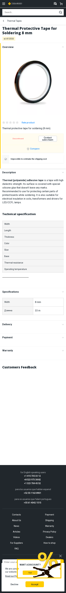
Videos (16, 537)
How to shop (50, 543)
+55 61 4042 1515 (32, 503)
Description (9, 172)
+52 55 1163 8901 (32, 493)
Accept (34, 584)
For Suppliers (16, 543)
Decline (14, 584)
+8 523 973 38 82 (32, 480)
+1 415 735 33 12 (32, 476)
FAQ (17, 548)
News (16, 526)
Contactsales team (47, 138)
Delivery (7, 324)
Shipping (49, 520)
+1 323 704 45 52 (32, 483)
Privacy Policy (49, 531)
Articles (16, 531)
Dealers (49, 537)
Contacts (16, 514)
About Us (16, 520)
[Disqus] (33, 410)
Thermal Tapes (14, 21)
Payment (7, 337)
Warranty (7, 350)
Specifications (10, 291)
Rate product (28, 122)
